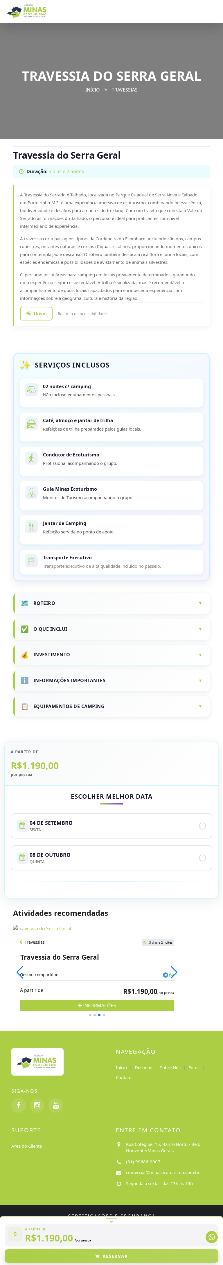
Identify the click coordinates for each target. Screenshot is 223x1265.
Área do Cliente (26, 1146)
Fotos (193, 1067)
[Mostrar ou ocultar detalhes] (111, 1220)
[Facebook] (18, 1105)
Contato (124, 1077)
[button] (90, 1015)
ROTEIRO (44, 603)
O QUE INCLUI (50, 629)
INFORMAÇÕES (99, 1005)
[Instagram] (37, 1105)
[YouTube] (55, 1105)
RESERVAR (115, 1256)
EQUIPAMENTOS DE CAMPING (69, 706)
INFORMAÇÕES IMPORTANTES (69, 680)
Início (92, 90)
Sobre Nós (170, 1067)
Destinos (143, 1067)
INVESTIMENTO (51, 654)
